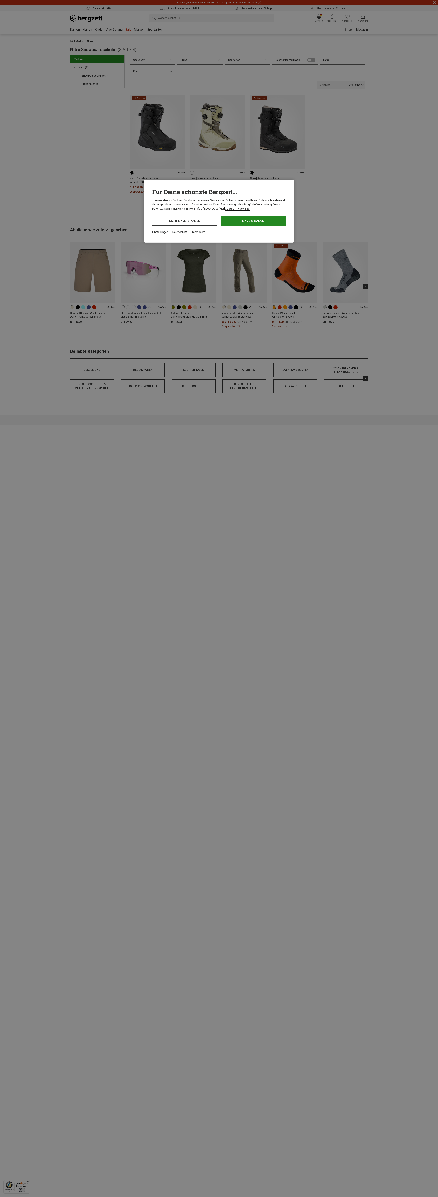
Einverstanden (253, 220)
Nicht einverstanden (184, 220)
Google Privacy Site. (237, 208)
